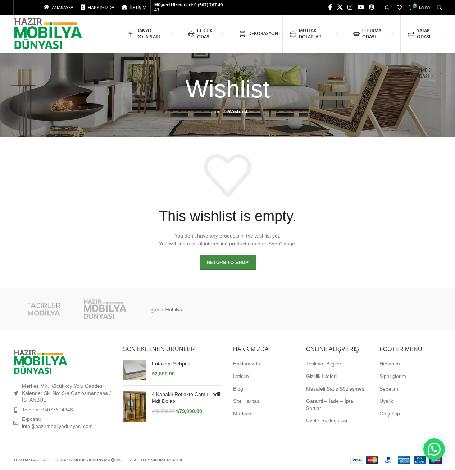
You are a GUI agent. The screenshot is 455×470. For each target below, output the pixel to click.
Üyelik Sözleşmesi (326, 420)
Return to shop (228, 262)
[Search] (439, 7)
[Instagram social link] (350, 7)
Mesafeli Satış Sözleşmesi (335, 389)
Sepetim (388, 389)
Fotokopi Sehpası (172, 364)
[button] (434, 449)
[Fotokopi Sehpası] (134, 369)
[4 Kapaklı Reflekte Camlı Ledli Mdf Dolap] (134, 406)
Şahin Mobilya (166, 309)
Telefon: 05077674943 (47, 410)
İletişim (241, 376)
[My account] (387, 7)
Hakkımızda (246, 364)
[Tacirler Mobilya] (43, 309)
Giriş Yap (389, 413)
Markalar (243, 413)
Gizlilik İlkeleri (321, 376)
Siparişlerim (392, 376)
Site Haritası (247, 401)
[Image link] (40, 362)
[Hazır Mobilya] (105, 309)
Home (214, 111)
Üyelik (386, 401)
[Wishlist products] (399, 7)
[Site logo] (47, 33)
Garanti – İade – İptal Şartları (330, 404)
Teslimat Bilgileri (324, 364)
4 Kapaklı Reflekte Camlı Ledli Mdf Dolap (186, 397)
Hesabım (389, 364)
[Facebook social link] (330, 7)
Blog (238, 389)
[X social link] (340, 7)
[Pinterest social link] (371, 7)
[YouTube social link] (360, 7)
